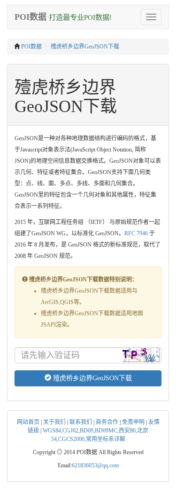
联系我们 (80, 422)
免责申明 (133, 422)
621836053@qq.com (95, 465)
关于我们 (54, 422)
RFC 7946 (136, 233)
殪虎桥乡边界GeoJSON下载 (85, 46)
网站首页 (28, 422)
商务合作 (107, 422)
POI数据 (31, 46)
